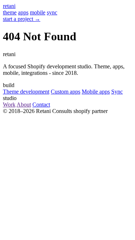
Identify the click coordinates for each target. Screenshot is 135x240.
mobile (37, 12)
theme (10, 12)
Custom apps (65, 92)
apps (23, 12)
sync (52, 12)
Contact (41, 104)
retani (9, 6)
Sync (117, 92)
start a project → (21, 19)
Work (9, 104)
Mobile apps (96, 92)
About (24, 104)
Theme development (26, 92)
